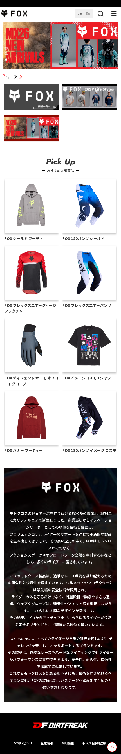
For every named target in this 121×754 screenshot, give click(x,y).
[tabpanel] (61, 46)
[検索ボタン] (100, 13)
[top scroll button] (112, 747)
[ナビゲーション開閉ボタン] (114, 13)
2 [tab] (21, 77)
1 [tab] (16, 77)
